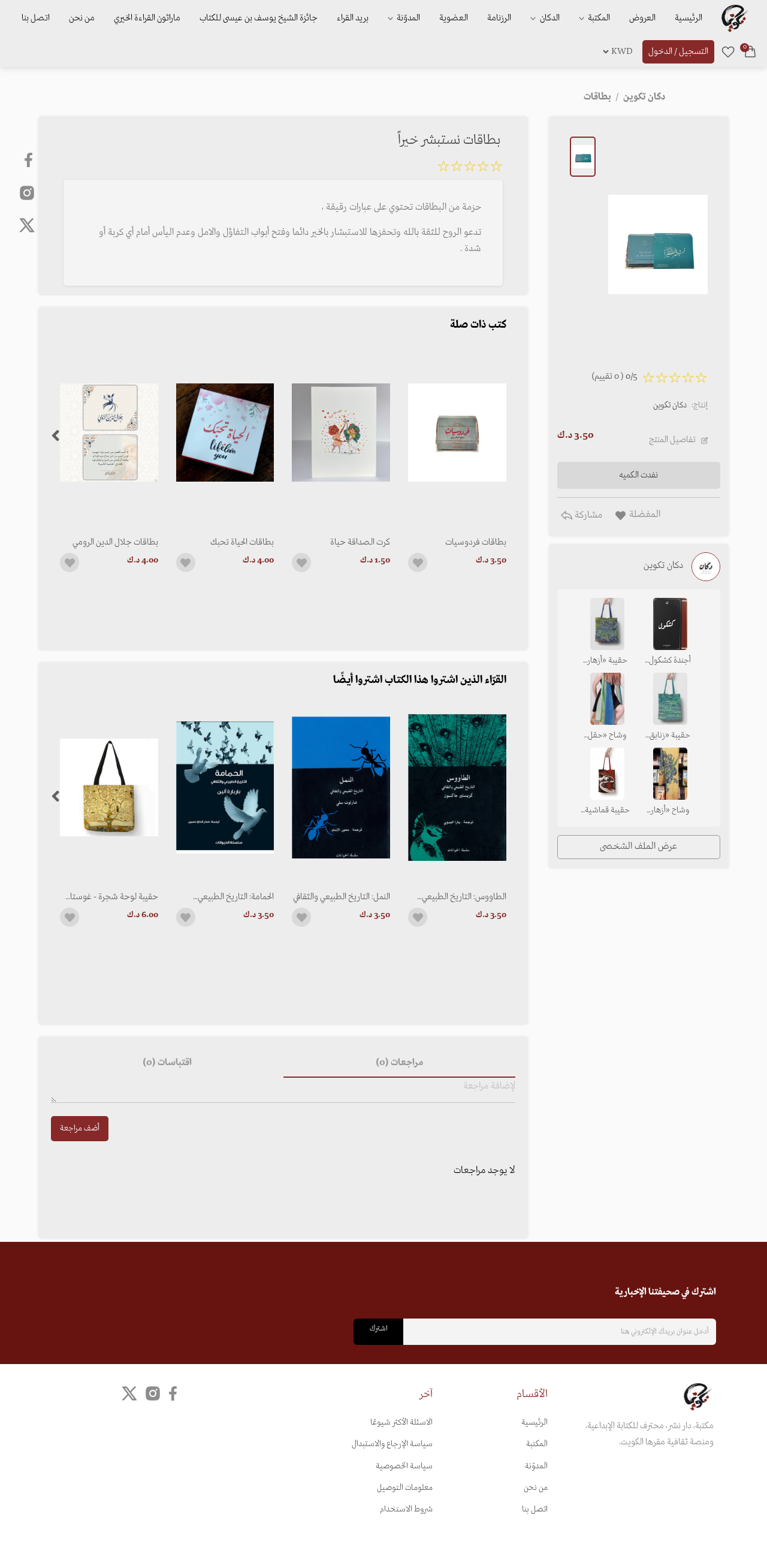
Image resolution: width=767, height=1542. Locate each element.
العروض (642, 18)
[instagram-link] (27, 192)
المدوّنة (536, 1466)
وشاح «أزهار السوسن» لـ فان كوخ (670, 811)
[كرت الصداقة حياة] (341, 432)
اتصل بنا (36, 18)
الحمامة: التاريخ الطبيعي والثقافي (236, 896)
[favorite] (728, 51)
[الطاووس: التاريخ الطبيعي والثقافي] (457, 787)
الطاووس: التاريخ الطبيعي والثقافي (464, 896)
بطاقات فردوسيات (475, 542)
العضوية (453, 18)
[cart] (750, 52)
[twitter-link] (129, 1393)
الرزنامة (499, 18)
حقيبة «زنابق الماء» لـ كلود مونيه (670, 736)
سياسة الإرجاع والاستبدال (392, 1444)
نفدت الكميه (638, 475)
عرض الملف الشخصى (638, 846)
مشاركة (587, 515)
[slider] (470, 168)
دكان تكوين (670, 405)
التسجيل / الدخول (678, 51)
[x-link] (27, 225)
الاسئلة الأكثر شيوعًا (401, 1422)
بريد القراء (353, 18)
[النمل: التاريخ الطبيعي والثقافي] (341, 787)
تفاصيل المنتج (672, 439)
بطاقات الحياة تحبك (242, 542)
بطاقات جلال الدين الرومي (115, 542)
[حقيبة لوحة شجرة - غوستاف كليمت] (109, 787)
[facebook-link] (30, 160)
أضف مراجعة (79, 1128)
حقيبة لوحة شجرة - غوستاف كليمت (110, 896)
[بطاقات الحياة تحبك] (225, 432)
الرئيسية (688, 18)
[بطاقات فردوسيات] (457, 432)
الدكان (549, 18)
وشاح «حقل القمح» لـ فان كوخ (607, 736)
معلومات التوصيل (405, 1487)
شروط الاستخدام (406, 1509)
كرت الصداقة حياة (360, 542)
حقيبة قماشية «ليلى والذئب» (607, 811)
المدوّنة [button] (407, 18)
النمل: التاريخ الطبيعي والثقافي (341, 896)
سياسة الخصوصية (404, 1466)
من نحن (82, 18)
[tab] (399, 1063)
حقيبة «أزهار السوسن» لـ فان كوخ (607, 661)
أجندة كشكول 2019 (670, 661)
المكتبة (598, 18)
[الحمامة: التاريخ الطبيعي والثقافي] (225, 787)
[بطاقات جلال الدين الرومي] (109, 432)
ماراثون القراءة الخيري (147, 18)
